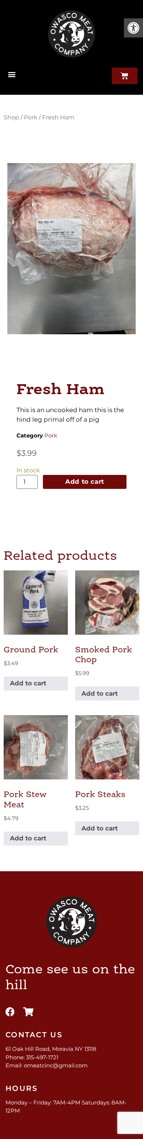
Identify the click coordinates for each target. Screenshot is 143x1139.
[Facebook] (10, 1011)
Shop (11, 117)
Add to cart (84, 481)
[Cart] (125, 76)
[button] (133, 27)
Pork (30, 117)
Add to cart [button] (28, 683)
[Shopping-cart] (28, 1011)
